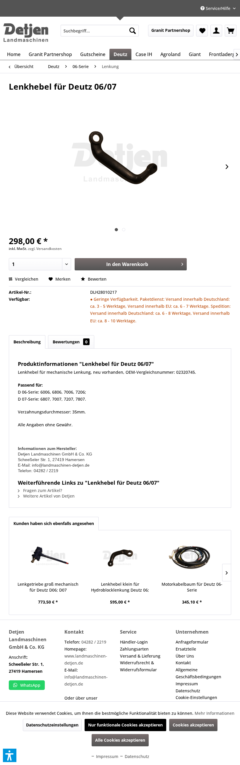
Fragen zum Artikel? (42, 490)
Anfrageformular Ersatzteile (192, 645)
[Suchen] (132, 30)
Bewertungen (70, 342)
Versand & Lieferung (140, 656)
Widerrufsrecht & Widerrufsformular (138, 666)
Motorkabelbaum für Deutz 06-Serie (192, 587)
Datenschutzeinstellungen (52, 725)
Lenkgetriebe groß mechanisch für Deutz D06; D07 (48, 587)
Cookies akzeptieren (193, 725)
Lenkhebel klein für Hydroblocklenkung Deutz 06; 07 (120, 587)
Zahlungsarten (134, 649)
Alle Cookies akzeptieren (120, 740)
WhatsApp (30, 685)
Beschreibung (27, 342)
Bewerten (97, 279)
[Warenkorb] (230, 30)
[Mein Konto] (216, 30)
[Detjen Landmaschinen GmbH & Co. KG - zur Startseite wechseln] (26, 32)
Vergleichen (26, 279)
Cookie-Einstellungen (196, 697)
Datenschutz (188, 690)
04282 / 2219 (93, 642)
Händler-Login (134, 642)
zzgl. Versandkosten (45, 248)
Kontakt (183, 662)
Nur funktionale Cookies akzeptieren (125, 725)
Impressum (187, 683)
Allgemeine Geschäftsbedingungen (198, 673)
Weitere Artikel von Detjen (48, 496)
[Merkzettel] (202, 30)
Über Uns (185, 656)
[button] (9, 755)
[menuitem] (100, 30)
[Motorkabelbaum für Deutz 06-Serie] (192, 558)
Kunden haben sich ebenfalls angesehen (53, 523)
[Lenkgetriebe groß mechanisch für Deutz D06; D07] (48, 558)
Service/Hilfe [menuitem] (218, 8)
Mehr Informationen (214, 713)
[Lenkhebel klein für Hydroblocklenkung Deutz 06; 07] (120, 558)
